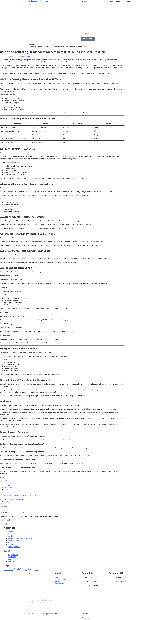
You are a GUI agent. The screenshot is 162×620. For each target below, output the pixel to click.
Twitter (6, 481)
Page (118, 1)
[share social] (6, 477)
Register (91, 34)
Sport (30, 569)
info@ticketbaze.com (92, 581)
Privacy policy (87, 618)
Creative (11, 570)
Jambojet (32, 45)
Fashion (19, 569)
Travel (27, 56)
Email (6, 489)
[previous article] (0, 493)
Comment (3, 513)
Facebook (7, 483)
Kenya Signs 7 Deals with (16, 499)
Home (84, 1)
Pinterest (7, 485)
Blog (128, 1)
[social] (30, 608)
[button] (88, 39)
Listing (110, 1)
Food (26, 570)
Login (85, 34)
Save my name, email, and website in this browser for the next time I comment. (31, 516)
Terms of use (87, 614)
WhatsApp (8, 487)
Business (6, 570)
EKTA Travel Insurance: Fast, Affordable (21, 495)
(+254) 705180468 (91, 585)
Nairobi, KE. (89, 577)
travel (36, 570)
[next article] (0, 497)
